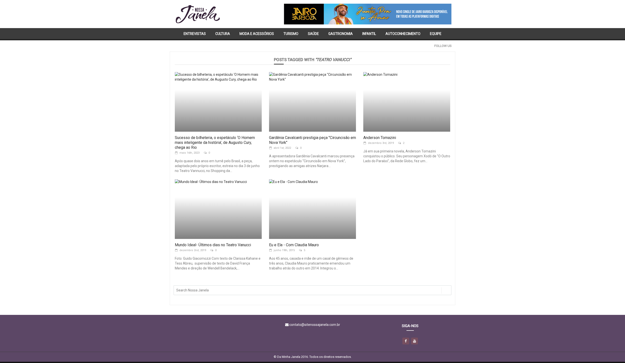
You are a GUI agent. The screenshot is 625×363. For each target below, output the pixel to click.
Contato (300, 46)
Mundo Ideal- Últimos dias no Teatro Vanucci (213, 245)
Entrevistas (195, 34)
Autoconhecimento (402, 34)
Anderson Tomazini (379, 137)
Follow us (443, 46)
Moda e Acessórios (257, 34)
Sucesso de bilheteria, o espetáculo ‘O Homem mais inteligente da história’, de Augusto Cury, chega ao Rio (215, 142)
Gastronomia (340, 34)
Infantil (369, 34)
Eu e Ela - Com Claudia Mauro (294, 245)
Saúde (313, 34)
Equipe (435, 34)
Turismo (290, 34)
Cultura (222, 34)
